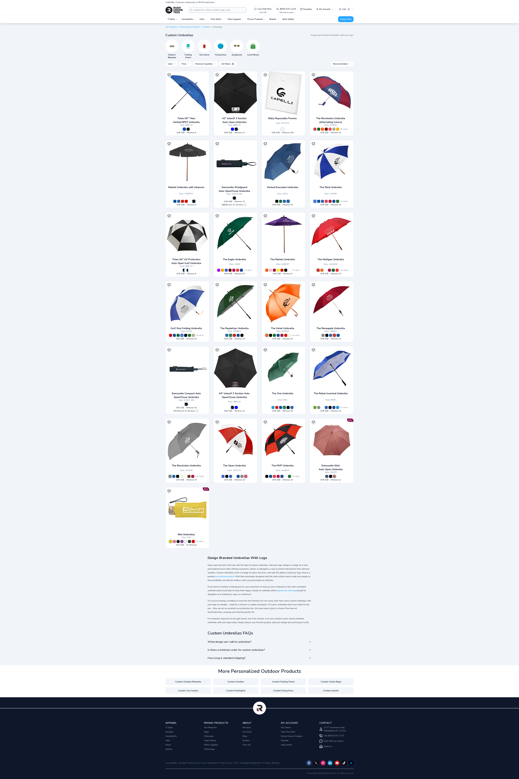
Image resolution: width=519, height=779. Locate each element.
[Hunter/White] (318, 129)
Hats (167, 740)
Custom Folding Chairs (283, 681)
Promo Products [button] (255, 19)
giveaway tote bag (287, 590)
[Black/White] (190, 201)
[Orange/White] (322, 129)
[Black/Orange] (322, 270)
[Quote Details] (245, 204)
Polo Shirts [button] (216, 19)
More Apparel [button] (234, 19)
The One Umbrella (282, 393)
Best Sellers (288, 19)
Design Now (345, 19)
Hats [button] (201, 19)
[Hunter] (280, 201)
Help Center (286, 744)
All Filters (226, 63)
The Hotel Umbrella (282, 328)
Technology (209, 749)
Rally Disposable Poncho (282, 118)
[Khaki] (289, 335)
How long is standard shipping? (226, 658)
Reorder (285, 740)
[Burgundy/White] (326, 129)
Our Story (247, 731)
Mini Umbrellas (186, 534)
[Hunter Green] (189, 541)
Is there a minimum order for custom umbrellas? (236, 650)
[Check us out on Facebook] (309, 762)
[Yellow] (278, 270)
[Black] (188, 129)
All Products (171, 27)
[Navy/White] (333, 201)
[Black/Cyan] (337, 407)
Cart (345, 9)
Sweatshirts (171, 736)
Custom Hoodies (235, 681)
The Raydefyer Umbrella (234, 328)
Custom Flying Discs (283, 690)
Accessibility (171, 762)
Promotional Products (189, 27)
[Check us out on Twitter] (316, 762)
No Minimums (210, 727)
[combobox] (217, 10)
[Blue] (232, 129)
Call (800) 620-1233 (334, 735)
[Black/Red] (337, 270)
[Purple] (182, 541)
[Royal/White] (315, 201)
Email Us (328, 746)
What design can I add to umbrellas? (229, 642)
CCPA (236, 762)
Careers (246, 740)
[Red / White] (334, 476)
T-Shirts (169, 727)
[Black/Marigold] (222, 270)
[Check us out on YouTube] (337, 762)
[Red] (182, 201)
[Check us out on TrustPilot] (351, 762)
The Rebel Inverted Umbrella (331, 393)
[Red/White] (315, 129)
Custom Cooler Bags (331, 681)
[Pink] (270, 270)
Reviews (246, 727)
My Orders (286, 727)
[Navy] (175, 201)
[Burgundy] (330, 201)
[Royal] (184, 129)
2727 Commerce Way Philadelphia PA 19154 (335, 729)
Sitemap (275, 762)
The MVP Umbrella (283, 465)
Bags (206, 731)
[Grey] (323, 335)
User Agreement (210, 762)
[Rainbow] (337, 129)
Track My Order (288, 731)
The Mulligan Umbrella (330, 259)
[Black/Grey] (318, 407)
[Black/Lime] (315, 407)
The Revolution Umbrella (186, 465)
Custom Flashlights (235, 690)
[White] (282, 129)
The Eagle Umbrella (234, 259)
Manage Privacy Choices (189, 762)
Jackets (168, 749)
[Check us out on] (330, 762)
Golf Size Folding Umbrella (186, 328)
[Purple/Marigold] (218, 270)
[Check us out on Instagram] (323, 762)
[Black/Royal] (326, 407)
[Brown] (189, 476)
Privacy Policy (225, 762)
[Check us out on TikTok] (344, 762)
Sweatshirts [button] (187, 19)
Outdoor (206, 27)
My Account (324, 9)
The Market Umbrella (282, 259)
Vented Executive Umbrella (282, 187)
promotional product (224, 576)
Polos (168, 744)
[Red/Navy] (330, 129)
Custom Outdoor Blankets (188, 681)
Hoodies (169, 731)
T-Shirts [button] (171, 19)
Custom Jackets (331, 690)
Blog (244, 736)
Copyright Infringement (250, 762)
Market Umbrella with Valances (186, 187)
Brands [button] (272, 19)
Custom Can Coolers (188, 690)
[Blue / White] (326, 476)
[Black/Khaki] (333, 129)
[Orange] (266, 270)
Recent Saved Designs (291, 736)
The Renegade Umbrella (330, 328)
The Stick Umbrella (331, 187)
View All (246, 744)
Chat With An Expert (333, 741)
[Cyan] (273, 407)
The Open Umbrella (234, 465)
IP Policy (266, 762)
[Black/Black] (330, 407)
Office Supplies (211, 744)
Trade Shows (210, 740)
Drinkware (209, 736)
